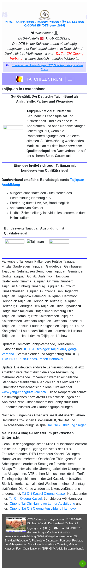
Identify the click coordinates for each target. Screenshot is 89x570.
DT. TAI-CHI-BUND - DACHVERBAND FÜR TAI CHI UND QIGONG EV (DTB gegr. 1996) (46, 23)
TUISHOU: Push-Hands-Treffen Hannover (32, 359)
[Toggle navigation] (69, 79)
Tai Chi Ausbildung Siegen (67, 425)
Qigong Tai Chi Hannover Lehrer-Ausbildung (42, 503)
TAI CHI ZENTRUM (43, 79)
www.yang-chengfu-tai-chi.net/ (24, 392)
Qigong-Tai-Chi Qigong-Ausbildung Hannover (43, 508)
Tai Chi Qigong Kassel (25, 498)
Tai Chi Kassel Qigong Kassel (43, 493)
